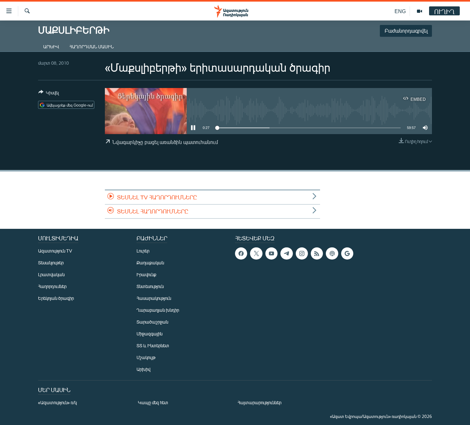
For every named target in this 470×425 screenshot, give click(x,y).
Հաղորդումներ (52, 286)
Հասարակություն (154, 298)
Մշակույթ (146, 357)
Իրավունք (146, 274)
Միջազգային (149, 333)
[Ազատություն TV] (419, 11)
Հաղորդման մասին (91, 46)
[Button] (48, 94)
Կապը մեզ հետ (153, 402)
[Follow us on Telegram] (286, 253)
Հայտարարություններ (259, 402)
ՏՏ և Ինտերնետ (153, 345)
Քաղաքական (150, 262)
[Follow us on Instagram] (302, 253)
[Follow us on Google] (347, 253)
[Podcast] (332, 253)
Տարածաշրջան (152, 322)
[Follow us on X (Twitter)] (256, 253)
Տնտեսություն (150, 286)
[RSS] (317, 253)
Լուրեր (143, 250)
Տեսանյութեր (51, 262)
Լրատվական (51, 274)
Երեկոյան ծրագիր (56, 298)
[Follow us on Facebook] (241, 253)
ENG (400, 11)
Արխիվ (51, 46)
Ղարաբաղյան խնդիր (158, 310)
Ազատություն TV (55, 250)
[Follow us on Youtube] (271, 253)
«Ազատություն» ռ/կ (57, 402)
